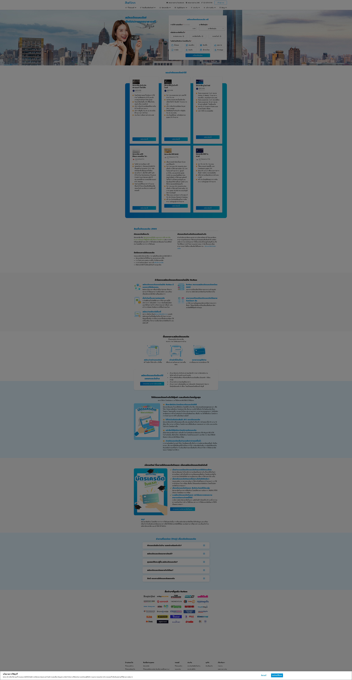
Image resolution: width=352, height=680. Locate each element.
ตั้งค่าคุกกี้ (263, 675)
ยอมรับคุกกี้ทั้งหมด (277, 675)
